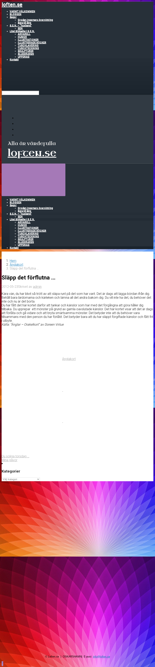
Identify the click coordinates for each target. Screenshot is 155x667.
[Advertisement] (77, 509)
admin (37, 287)
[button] (2, 663)
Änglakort (16, 265)
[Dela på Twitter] (32, 390)
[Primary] (33, 180)
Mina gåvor (9, 460)
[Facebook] (18, 124)
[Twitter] (18, 129)
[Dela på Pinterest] (32, 421)
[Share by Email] (93, 421)
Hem (13, 261)
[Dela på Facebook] (93, 390)
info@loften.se (101, 656)
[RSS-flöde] (18, 118)
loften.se (12, 4)
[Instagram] (18, 135)
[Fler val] (32, 452)
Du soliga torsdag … (15, 456)
